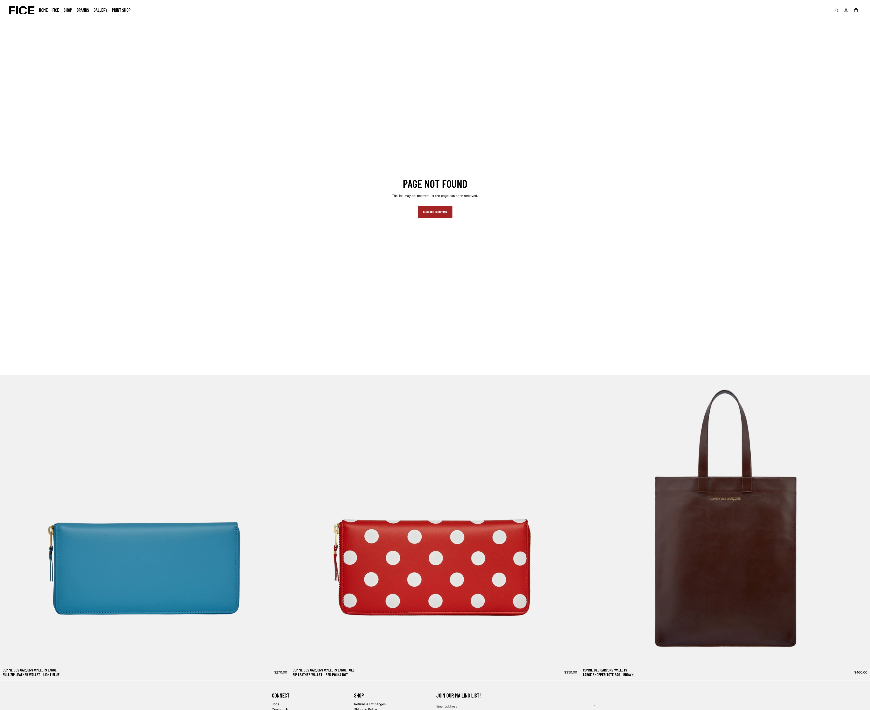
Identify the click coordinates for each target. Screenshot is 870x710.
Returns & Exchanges (370, 704)
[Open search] (836, 10)
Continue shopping (435, 212)
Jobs (275, 704)
